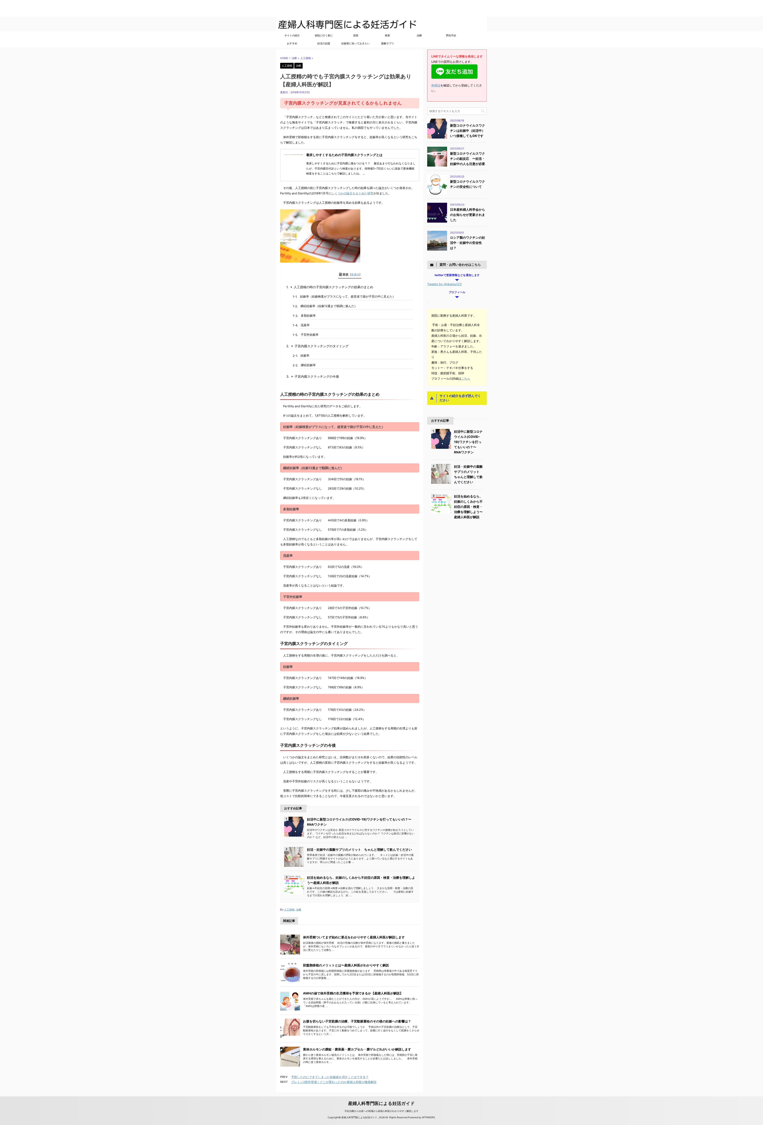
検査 (387, 35)
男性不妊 (451, 35)
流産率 (305, 325)
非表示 (355, 274)
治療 (419, 35)
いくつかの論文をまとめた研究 (352, 193)
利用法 (435, 85)
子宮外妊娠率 (310, 335)
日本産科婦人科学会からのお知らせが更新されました (467, 215)
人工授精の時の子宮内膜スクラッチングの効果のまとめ (333, 287)
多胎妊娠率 (308, 315)
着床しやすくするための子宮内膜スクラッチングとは (344, 155)
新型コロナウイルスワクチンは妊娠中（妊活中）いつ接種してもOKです (467, 130)
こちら (465, 378)
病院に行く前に (324, 35)
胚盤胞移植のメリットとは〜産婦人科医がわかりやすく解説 (346, 965)
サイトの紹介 (292, 35)
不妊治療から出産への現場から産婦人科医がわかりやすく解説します (381, 1110)
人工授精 (289, 909)
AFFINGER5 (428, 1117)
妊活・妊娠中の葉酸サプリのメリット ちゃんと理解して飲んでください (361, 850)
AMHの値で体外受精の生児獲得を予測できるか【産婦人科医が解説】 (353, 993)
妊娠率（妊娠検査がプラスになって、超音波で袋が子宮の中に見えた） (347, 296)
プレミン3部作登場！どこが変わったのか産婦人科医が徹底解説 (334, 1082)
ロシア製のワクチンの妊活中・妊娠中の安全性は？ (467, 243)
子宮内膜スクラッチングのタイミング (321, 346)
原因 (355, 35)
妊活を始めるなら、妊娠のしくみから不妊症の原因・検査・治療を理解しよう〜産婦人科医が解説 (468, 506)
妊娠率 (304, 355)
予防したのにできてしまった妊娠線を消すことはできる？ (330, 1077)
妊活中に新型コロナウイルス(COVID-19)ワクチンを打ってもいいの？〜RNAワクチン (468, 442)
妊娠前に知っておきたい (355, 43)
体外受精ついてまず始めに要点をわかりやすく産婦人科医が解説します (354, 937)
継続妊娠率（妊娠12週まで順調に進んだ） (328, 306)
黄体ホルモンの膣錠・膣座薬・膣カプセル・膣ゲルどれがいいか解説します (357, 1049)
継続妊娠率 (308, 365)
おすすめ (292, 43)
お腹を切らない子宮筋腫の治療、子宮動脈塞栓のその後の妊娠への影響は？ (357, 1021)
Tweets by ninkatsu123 (444, 284)
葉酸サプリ (387, 43)
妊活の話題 (323, 43)
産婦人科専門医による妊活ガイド (311, 11)
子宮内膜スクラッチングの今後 (316, 376)
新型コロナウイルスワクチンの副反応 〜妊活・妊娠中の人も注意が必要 (467, 158)
